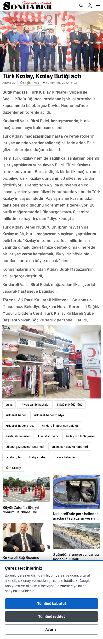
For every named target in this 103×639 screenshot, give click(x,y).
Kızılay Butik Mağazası (80, 436)
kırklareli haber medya (49, 415)
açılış (9, 404)
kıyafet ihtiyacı (48, 436)
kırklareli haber (16, 415)
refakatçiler (14, 457)
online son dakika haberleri (70, 446)
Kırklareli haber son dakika (60, 425)
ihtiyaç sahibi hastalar (35, 404)
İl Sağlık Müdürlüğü (69, 404)
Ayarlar (51, 629)
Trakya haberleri (65, 457)
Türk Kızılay (13, 468)
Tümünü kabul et (51, 603)
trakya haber (38, 457)
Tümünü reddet (51, 616)
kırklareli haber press (20, 425)
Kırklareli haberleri (18, 436)
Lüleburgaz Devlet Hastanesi (25, 446)
